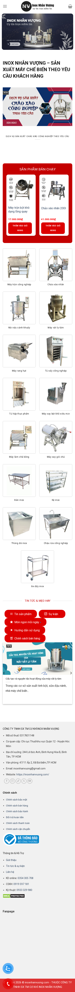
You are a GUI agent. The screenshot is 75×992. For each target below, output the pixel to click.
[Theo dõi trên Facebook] (6, 781)
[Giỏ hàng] (70, 6)
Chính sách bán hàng (17, 805)
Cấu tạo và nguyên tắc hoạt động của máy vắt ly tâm (33, 678)
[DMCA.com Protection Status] (14, 895)
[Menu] (5, 6)
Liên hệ (10, 872)
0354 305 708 (25, 878)
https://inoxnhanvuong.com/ (32, 774)
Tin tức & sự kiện (15, 866)
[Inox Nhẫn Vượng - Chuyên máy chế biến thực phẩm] (37, 6)
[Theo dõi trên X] (24, 781)
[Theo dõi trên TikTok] (18, 781)
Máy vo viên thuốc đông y (56, 209)
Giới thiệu (11, 860)
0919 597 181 (21, 884)
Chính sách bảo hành (17, 811)
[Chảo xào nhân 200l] (25, 189)
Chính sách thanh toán (18, 823)
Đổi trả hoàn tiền (15, 817)
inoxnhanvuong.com (37, 982)
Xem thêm (13, 699)
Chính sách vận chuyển (18, 829)
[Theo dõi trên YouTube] (29, 781)
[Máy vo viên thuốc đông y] (58, 189)
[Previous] (4, 116)
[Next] (71, 116)
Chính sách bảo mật (16, 799)
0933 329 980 (24, 890)
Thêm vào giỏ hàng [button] (24, 228)
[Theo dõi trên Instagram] (12, 781)
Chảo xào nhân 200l (24, 208)
